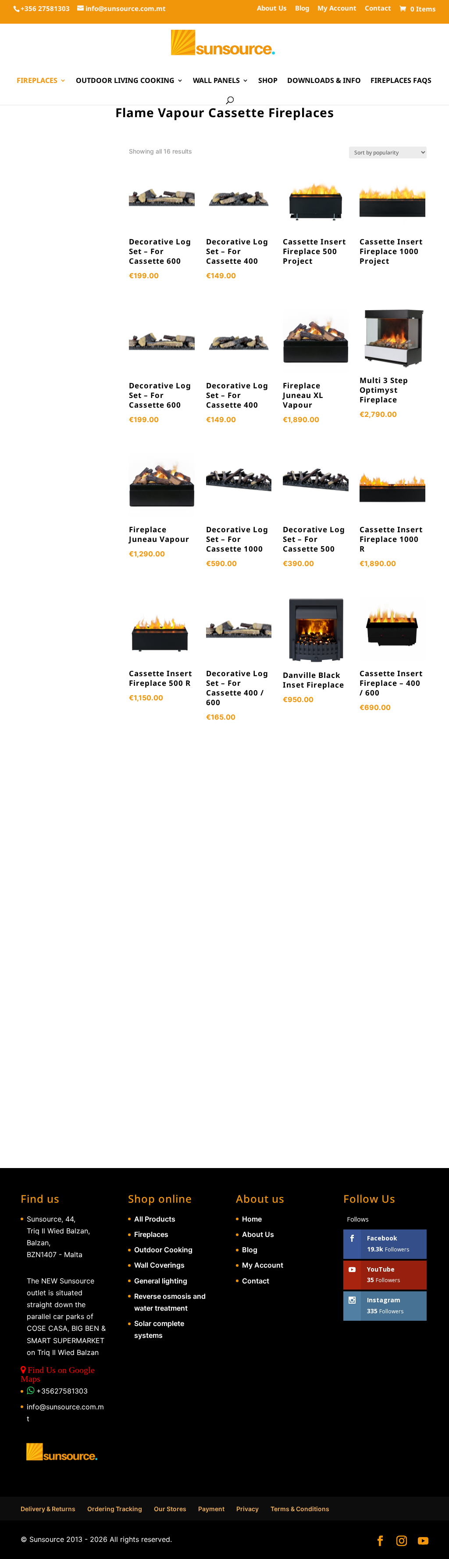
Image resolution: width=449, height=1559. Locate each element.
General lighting (160, 1280)
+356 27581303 (45, 8)
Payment (211, 1508)
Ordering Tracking (114, 1508)
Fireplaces (37, 81)
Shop (268, 81)
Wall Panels (216, 81)
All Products (154, 1219)
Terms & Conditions (300, 1508)
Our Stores (170, 1508)
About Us (272, 8)
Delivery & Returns (48, 1508)
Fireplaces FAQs (401, 81)
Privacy (247, 1508)
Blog (302, 8)
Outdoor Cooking (163, 1249)
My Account (336, 8)
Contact (378, 8)
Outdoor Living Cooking (125, 81)
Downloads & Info (324, 81)
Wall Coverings (159, 1265)
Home (252, 1219)
